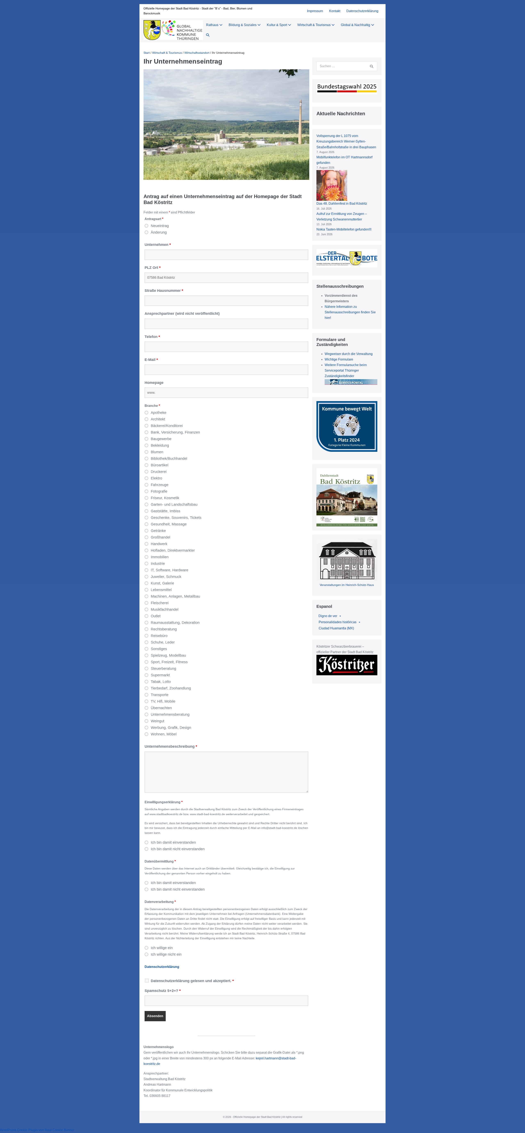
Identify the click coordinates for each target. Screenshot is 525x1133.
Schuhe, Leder (163, 642)
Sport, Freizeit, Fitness (169, 662)
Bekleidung (160, 445)
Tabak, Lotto (161, 682)
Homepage (154, 383)
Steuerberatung (163, 668)
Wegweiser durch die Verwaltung (349, 354)
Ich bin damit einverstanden (173, 842)
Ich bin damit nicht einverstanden (178, 849)
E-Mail (151, 360)
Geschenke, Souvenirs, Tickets (176, 518)
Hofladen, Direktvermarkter (173, 550)
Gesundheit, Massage (169, 524)
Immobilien (160, 557)
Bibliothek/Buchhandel (169, 458)
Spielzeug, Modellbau (168, 655)
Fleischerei (160, 603)
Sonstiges (159, 649)
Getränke (158, 531)
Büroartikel (159, 465)
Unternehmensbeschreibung (171, 746)
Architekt (158, 419)
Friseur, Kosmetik (165, 498)
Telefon (152, 337)
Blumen (157, 452)
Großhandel (160, 537)
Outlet (156, 616)
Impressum (315, 11)
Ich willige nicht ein (166, 954)
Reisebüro (159, 636)
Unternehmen (158, 245)
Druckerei (159, 472)
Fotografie (159, 491)
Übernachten (161, 708)
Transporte (159, 695)
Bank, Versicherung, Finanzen (175, 432)
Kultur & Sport (277, 25)
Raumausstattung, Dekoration (175, 623)
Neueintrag (160, 226)
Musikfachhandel (164, 609)
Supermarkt (160, 675)
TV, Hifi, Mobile (163, 701)
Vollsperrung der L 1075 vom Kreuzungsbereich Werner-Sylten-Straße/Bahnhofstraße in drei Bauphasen (346, 141)
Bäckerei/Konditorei (167, 426)
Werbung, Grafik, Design (171, 728)
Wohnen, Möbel (164, 734)
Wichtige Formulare (339, 359)
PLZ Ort (153, 268)
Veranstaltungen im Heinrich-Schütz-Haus (347, 584)
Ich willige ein (162, 948)
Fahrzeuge (159, 485)
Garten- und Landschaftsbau (174, 504)
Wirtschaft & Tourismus (314, 25)
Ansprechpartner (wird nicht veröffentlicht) (182, 313)
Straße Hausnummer (164, 291)
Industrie (158, 563)
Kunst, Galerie (162, 583)
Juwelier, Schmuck (166, 577)
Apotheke (158, 413)
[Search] (371, 66)
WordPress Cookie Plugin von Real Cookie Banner (37, 1130)
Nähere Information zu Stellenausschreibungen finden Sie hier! (350, 312)
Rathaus (212, 25)
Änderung (159, 232)
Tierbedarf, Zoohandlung (171, 688)
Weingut (157, 721)
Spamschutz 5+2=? (163, 991)
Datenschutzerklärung (362, 11)
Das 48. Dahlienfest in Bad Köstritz (341, 203)
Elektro (156, 478)
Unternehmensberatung (170, 714)
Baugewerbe (161, 439)
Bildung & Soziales (243, 25)
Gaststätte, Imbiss (165, 511)
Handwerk (159, 544)
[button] (207, 35)
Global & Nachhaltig (356, 25)
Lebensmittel (161, 590)
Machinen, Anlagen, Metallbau (175, 596)
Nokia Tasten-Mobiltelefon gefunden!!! (343, 229)
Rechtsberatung (164, 629)
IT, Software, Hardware (169, 570)
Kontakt (334, 11)
